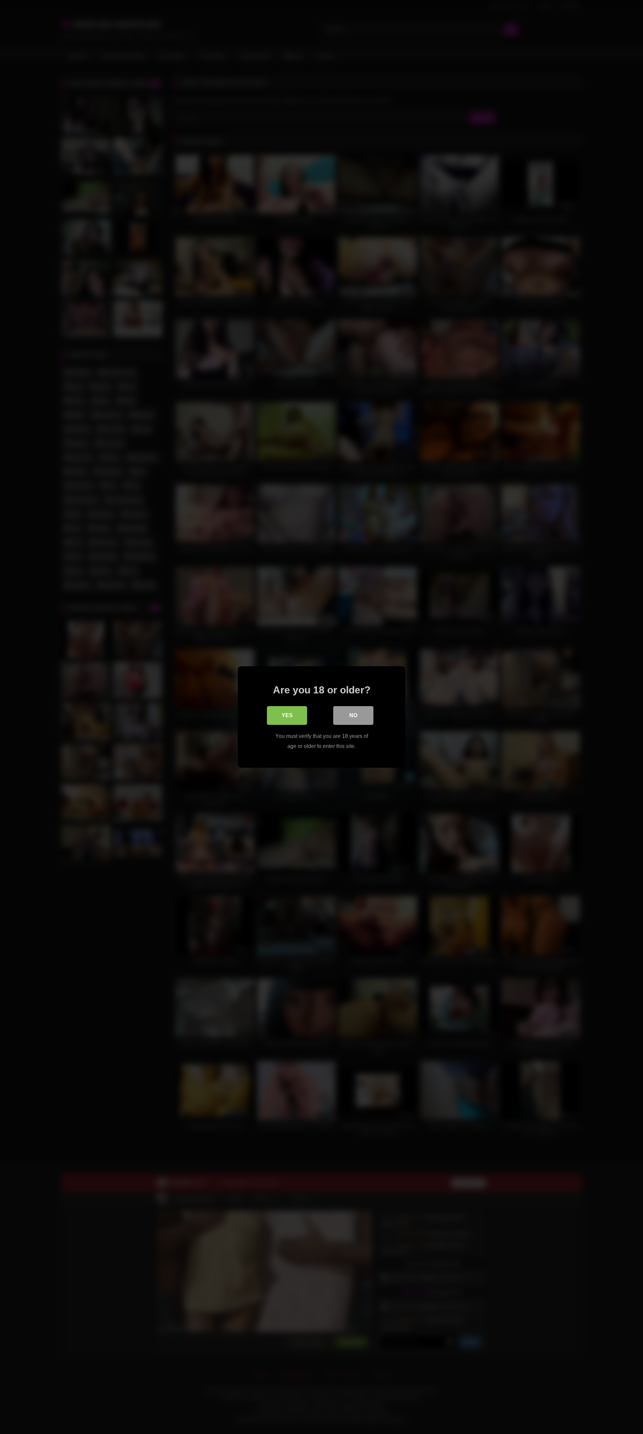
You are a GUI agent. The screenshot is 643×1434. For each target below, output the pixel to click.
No (353, 715)
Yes (287, 715)
